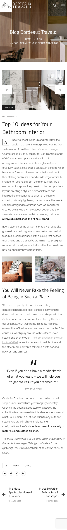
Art (5, 465)
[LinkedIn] (23, 473)
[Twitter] (4, 473)
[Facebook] (11, 473)
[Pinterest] (17, 473)
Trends (28, 465)
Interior (8, 107)
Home (28, 39)
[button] (60, 89)
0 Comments (10, 117)
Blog (39, 39)
